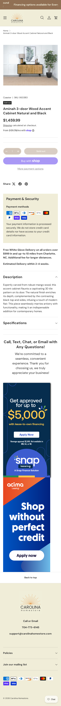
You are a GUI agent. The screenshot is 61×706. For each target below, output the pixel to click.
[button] (56, 17)
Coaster (7, 97)
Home (5, 30)
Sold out (40, 151)
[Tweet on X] (14, 184)
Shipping (7, 125)
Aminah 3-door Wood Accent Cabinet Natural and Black (28, 33)
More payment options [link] (30, 168)
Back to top (30, 577)
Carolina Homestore (19, 698)
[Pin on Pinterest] (26, 184)
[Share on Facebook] (20, 184)
